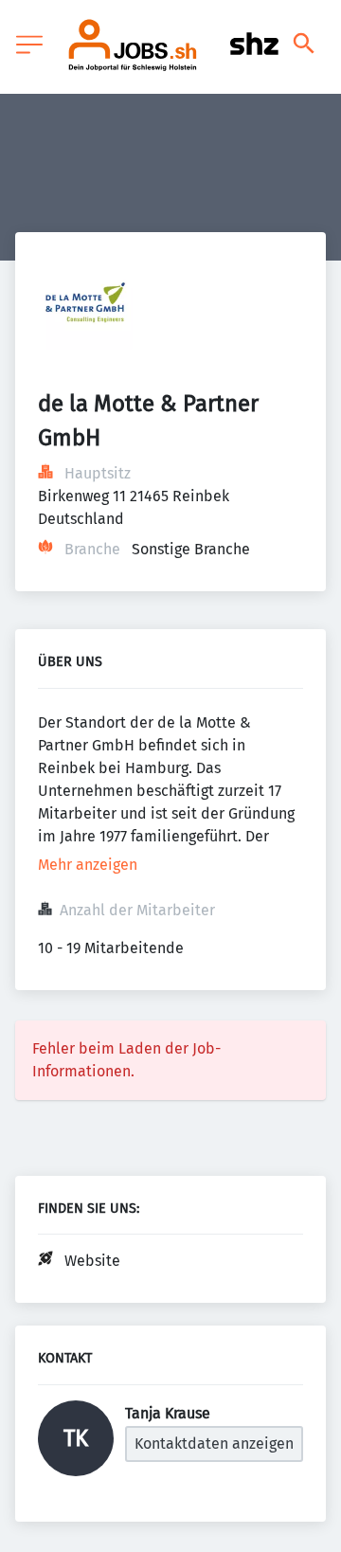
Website (92, 1261)
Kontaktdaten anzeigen (214, 1444)
